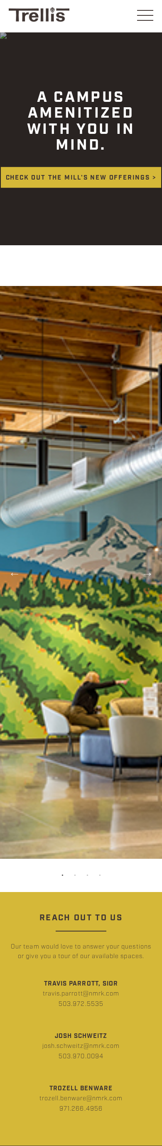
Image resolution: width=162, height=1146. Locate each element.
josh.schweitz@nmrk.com (81, 1046)
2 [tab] (75, 875)
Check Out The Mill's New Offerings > (81, 178)
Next (147, 572)
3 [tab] (87, 875)
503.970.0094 (81, 1056)
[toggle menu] (145, 16)
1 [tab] (62, 875)
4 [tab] (100, 875)
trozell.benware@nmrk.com (81, 1098)
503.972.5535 (81, 1004)
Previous (14, 572)
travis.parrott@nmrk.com (81, 994)
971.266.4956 (80, 1109)
